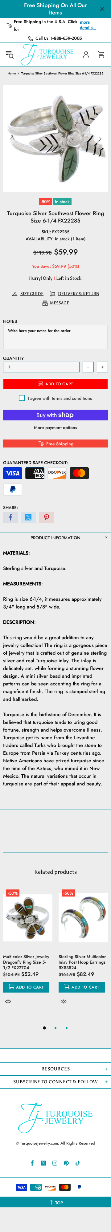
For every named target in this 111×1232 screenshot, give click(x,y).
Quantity (13, 358)
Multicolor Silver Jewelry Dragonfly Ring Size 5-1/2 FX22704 (26, 962)
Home (12, 73)
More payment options (55, 427)
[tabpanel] (28, 952)
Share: (10, 507)
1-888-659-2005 (66, 38)
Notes (10, 321)
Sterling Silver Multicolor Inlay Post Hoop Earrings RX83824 (82, 962)
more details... (88, 25)
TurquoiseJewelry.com (47, 54)
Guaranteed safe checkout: (35, 462)
